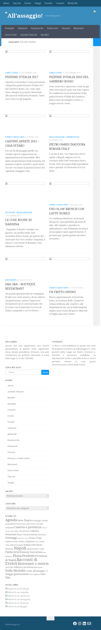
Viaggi (38, 3)
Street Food (11, 35)
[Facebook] (75, 623)
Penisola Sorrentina (31, 552)
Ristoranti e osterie (33, 564)
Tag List (17, 3)
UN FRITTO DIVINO (62, 292)
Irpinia (27, 545)
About (6, 3)
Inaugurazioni (57, 137)
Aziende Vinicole (28, 35)
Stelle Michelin (15, 570)
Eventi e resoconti (14, 137)
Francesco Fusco (23, 538)
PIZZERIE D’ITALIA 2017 (21, 77)
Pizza (17, 556)
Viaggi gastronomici (17, 574)
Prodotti (28, 556)
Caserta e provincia (27, 527)
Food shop (42, 535)
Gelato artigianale (26, 541)
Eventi (27, 3)
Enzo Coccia (23, 534)
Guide (7, 545)
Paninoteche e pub (35, 549)
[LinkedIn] (84, 623)
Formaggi (11, 537)
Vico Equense (35, 574)
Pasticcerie (52, 28)
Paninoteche (37, 28)
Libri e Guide (11, 73)
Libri (33, 544)
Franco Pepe (35, 538)
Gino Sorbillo (40, 542)
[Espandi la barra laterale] (96, 42)
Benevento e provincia (26, 524)
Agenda (11, 520)
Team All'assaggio (35, 571)
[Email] (89, 623)
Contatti (60, 3)
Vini (7, 577)
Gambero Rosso (11, 542)
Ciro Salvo (14, 531)
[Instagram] (80, 623)
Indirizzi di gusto (16, 545)
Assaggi (37, 520)
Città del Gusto (24, 531)
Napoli (20, 548)
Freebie (48, 3)
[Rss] (94, 624)
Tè (47, 571)
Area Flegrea (25, 520)
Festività (33, 534)
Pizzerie (66, 28)
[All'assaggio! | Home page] (24, 16)
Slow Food (38, 567)
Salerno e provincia (23, 567)
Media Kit (72, 3)
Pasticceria (12, 552)
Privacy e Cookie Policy (18, 458)
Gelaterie (22, 28)
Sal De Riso (9, 567)
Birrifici (45, 35)
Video (43, 574)
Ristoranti (79, 28)
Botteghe (9, 28)
